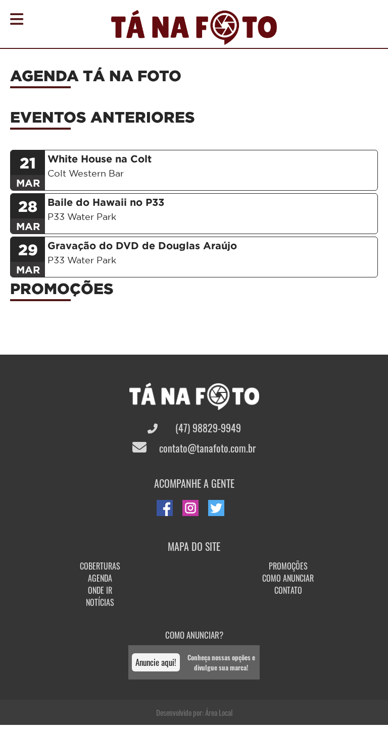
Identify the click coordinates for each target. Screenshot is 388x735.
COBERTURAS (100, 566)
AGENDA (100, 578)
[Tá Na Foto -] (194, 39)
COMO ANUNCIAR (288, 578)
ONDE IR (100, 590)
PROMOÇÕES (288, 566)
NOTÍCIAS (100, 602)
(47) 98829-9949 (207, 427)
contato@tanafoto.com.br (206, 448)
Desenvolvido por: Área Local (194, 712)
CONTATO (288, 590)
